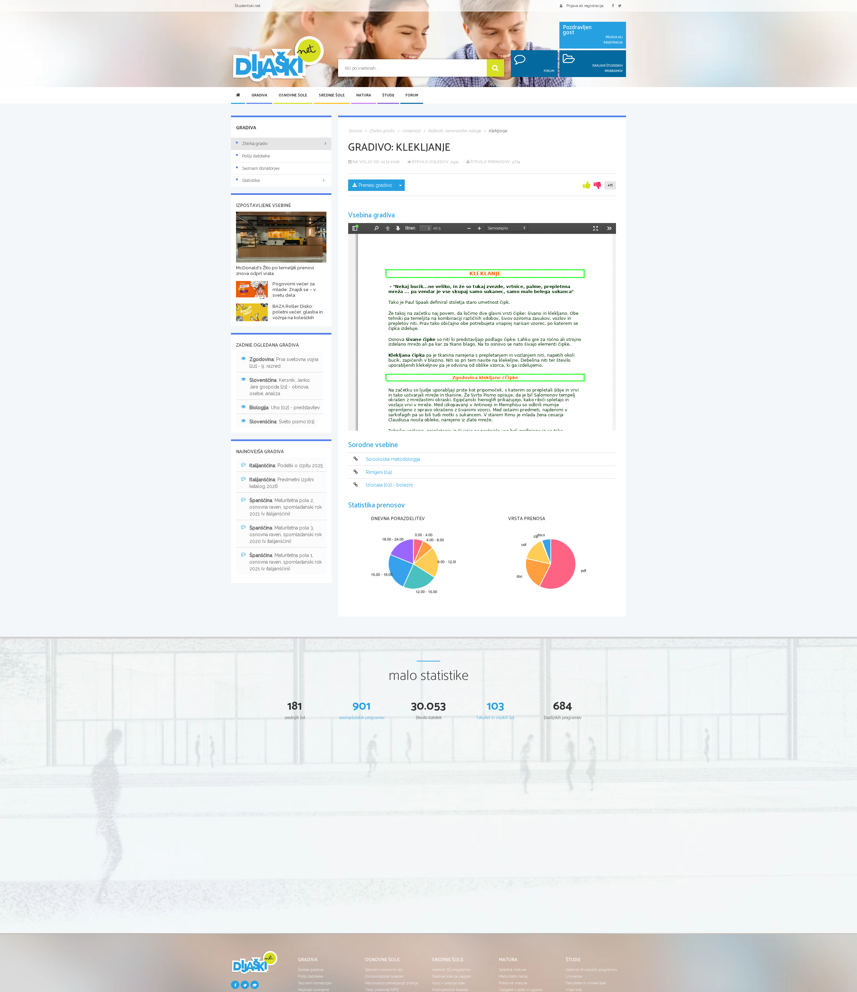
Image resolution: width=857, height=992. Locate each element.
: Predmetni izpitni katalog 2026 (281, 483)
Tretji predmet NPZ (382, 989)
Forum (411, 95)
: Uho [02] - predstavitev (284, 407)
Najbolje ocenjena (313, 989)
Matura (363, 95)
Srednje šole (332, 95)
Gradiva (259, 95)
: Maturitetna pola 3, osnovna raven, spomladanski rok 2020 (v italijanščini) (285, 534)
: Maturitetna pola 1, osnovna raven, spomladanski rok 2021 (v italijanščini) (285, 562)
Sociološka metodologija (393, 459)
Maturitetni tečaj (513, 976)
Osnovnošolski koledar (384, 976)
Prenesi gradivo (375, 185)
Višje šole (574, 989)
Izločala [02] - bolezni (389, 485)
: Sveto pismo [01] (281, 421)
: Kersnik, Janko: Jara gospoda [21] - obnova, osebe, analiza (280, 386)
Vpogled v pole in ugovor (520, 989)
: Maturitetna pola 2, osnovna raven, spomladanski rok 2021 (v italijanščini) (285, 507)
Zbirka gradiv (255, 143)
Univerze (574, 976)
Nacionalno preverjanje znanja (391, 983)
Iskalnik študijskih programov (591, 969)
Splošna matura (512, 969)
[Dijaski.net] (278, 59)
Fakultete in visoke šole (586, 983)
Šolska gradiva (310, 969)
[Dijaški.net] (254, 965)
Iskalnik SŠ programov (451, 969)
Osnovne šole (293, 95)
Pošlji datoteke (256, 155)
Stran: (410, 228)
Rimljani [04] (379, 472)
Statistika (251, 180)
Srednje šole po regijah (451, 976)
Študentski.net (247, 5)
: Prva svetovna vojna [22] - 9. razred (283, 363)
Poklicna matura (513, 983)
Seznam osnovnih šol (383, 969)
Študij (388, 95)
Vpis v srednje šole (448, 983)
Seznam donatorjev (261, 168)
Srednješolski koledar (450, 989)
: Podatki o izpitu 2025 (286, 465)
